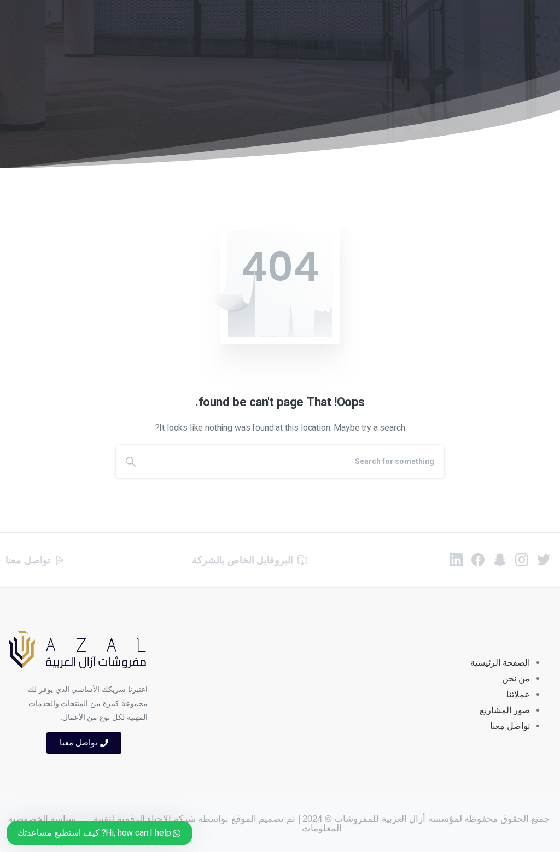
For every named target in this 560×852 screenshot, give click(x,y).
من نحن (516, 678)
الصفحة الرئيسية (500, 662)
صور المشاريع (505, 710)
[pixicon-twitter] (544, 559)
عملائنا (518, 694)
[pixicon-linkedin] (456, 559)
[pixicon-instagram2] (522, 559)
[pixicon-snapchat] (500, 559)
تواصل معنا (510, 726)
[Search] (130, 461)
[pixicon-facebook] (478, 559)
